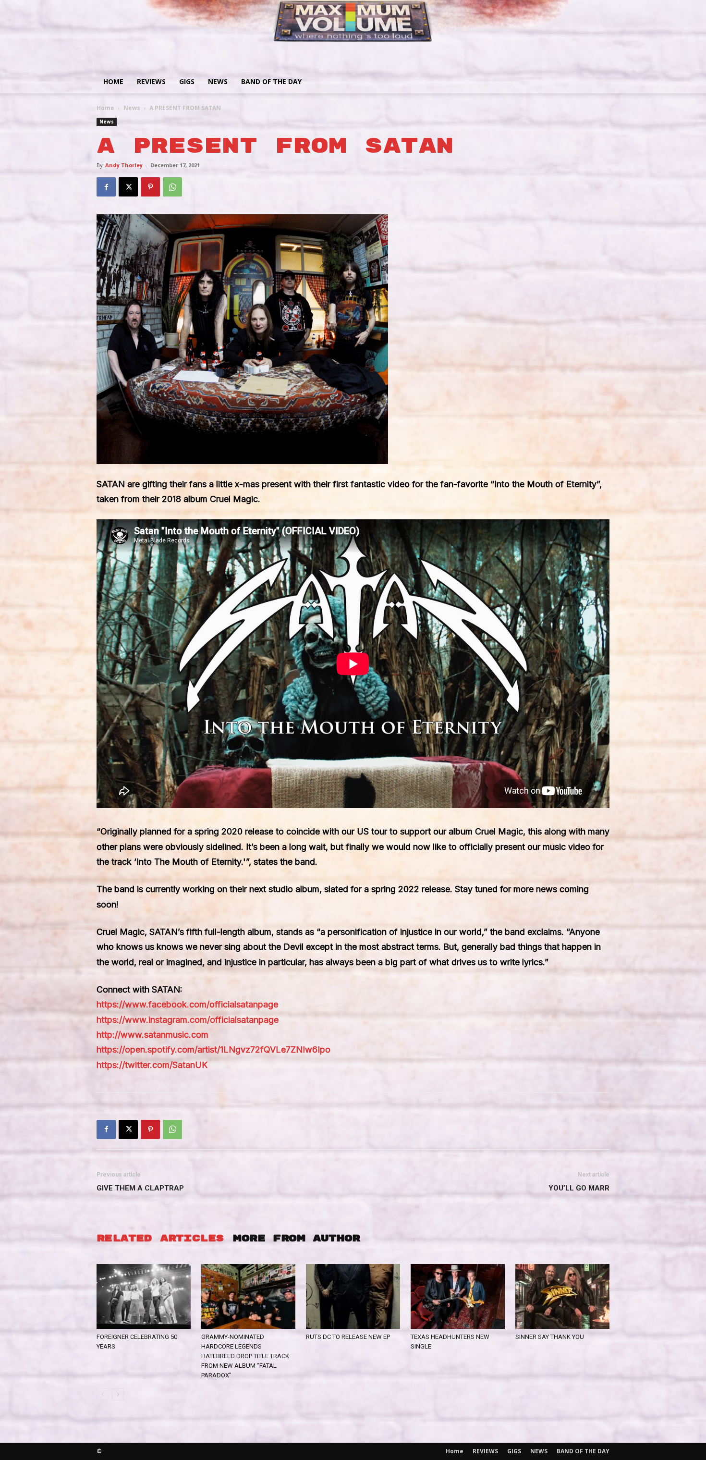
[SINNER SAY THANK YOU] (562, 1296)
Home (113, 81)
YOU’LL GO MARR (578, 1188)
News (131, 108)
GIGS (187, 81)
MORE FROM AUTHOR (296, 1238)
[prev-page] (103, 1394)
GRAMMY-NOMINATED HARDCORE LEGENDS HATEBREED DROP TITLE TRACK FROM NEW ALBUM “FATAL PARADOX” (245, 1356)
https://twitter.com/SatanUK (152, 1065)
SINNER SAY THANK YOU (549, 1336)
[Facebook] (106, 186)
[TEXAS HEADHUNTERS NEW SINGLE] (458, 1296)
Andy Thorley (124, 165)
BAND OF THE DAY (271, 81)
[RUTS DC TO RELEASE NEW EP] (353, 1296)
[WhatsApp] (172, 186)
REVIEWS (151, 81)
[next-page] (118, 1394)
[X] (128, 186)
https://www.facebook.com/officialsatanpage (187, 1004)
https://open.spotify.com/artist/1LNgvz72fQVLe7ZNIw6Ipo (213, 1049)
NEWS (218, 81)
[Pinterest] (150, 186)
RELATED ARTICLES (160, 1238)
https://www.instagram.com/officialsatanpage (188, 1020)
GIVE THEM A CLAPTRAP (140, 1188)
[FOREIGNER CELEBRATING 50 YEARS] (144, 1296)
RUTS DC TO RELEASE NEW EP (348, 1336)
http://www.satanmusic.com (152, 1035)
